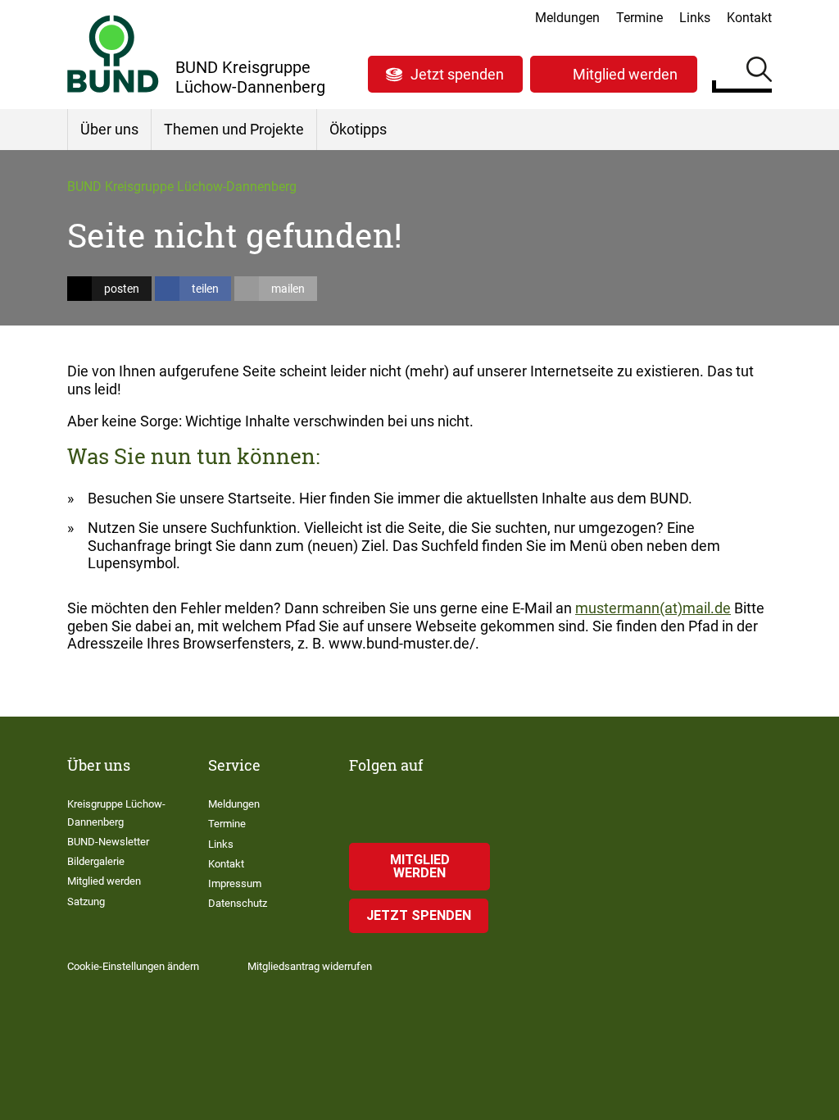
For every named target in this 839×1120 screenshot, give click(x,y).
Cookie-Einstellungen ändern (133, 966)
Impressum (234, 883)
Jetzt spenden (457, 74)
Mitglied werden (625, 74)
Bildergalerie (96, 861)
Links (694, 17)
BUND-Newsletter (108, 841)
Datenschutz (237, 903)
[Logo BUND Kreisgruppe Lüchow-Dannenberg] (113, 54)
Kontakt (749, 17)
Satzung (86, 901)
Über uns (109, 129)
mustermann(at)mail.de (653, 608)
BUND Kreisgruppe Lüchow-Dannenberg (182, 186)
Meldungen (567, 17)
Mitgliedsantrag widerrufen (309, 966)
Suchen (759, 72)
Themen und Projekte (234, 129)
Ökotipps (358, 129)
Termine (639, 17)
